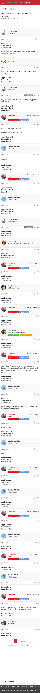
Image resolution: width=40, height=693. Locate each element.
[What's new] (33, 2)
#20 (37, 520)
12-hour (6, 686)
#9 (38, 249)
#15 (37, 394)
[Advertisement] (20, 23)
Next (22, 641)
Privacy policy (24, 686)
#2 (38, 67)
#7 (38, 205)
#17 (37, 449)
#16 (37, 423)
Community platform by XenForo (19, 691)
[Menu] (2, 2)
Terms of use (15, 686)
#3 (38, 95)
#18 (37, 476)
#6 (38, 184)
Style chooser (2, 686)
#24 (37, 603)
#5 (38, 155)
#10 (37, 272)
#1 (38, 39)
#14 (37, 362)
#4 (38, 124)
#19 (37, 498)
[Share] (35, 39)
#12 (37, 316)
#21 (37, 542)
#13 (37, 339)
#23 (37, 583)
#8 (38, 227)
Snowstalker (6, 18)
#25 (37, 629)
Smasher (36, 116)
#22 (37, 563)
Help (31, 686)
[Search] (38, 2)
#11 (37, 294)
